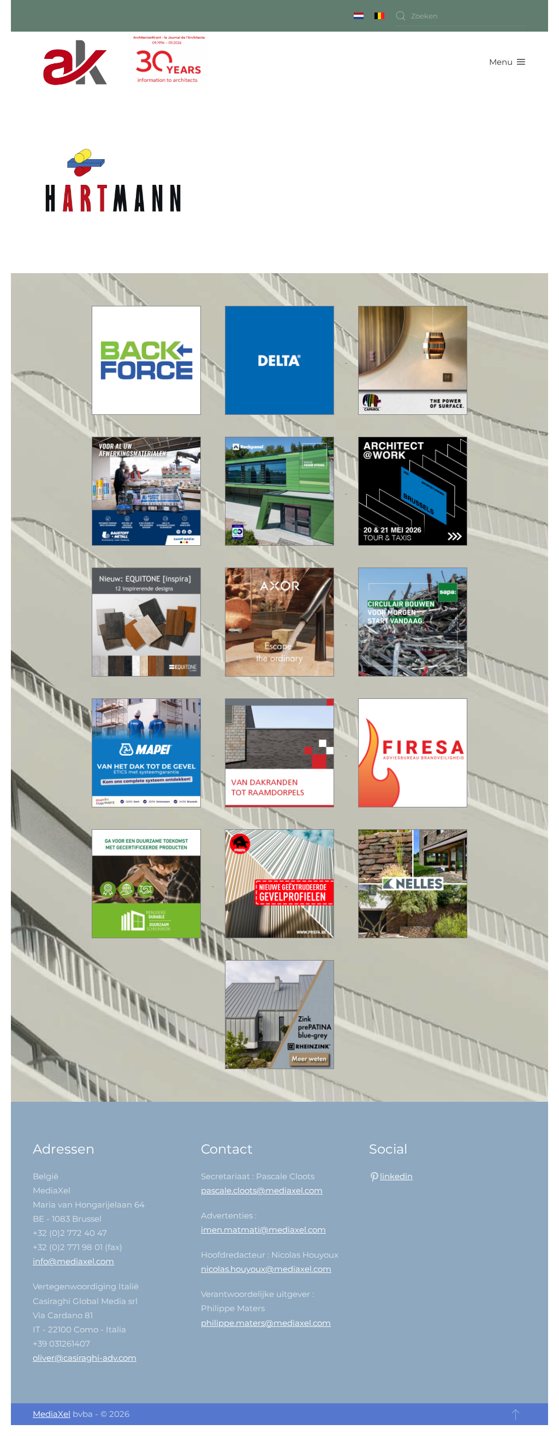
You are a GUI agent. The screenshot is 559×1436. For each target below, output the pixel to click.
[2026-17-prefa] (280, 883)
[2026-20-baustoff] (147, 490)
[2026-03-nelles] (412, 883)
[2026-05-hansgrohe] (280, 621)
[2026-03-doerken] (280, 359)
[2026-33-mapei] (147, 752)
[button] (507, 62)
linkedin (396, 1176)
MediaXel (51, 1414)
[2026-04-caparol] (412, 359)
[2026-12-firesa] (412, 752)
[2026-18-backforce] (147, 359)
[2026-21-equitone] (147, 621)
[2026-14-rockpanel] (280, 490)
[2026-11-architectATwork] (412, 490)
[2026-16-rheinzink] (279, 1014)
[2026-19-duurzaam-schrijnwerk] (147, 883)
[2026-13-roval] (280, 752)
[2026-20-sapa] (412, 621)
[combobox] (460, 15)
